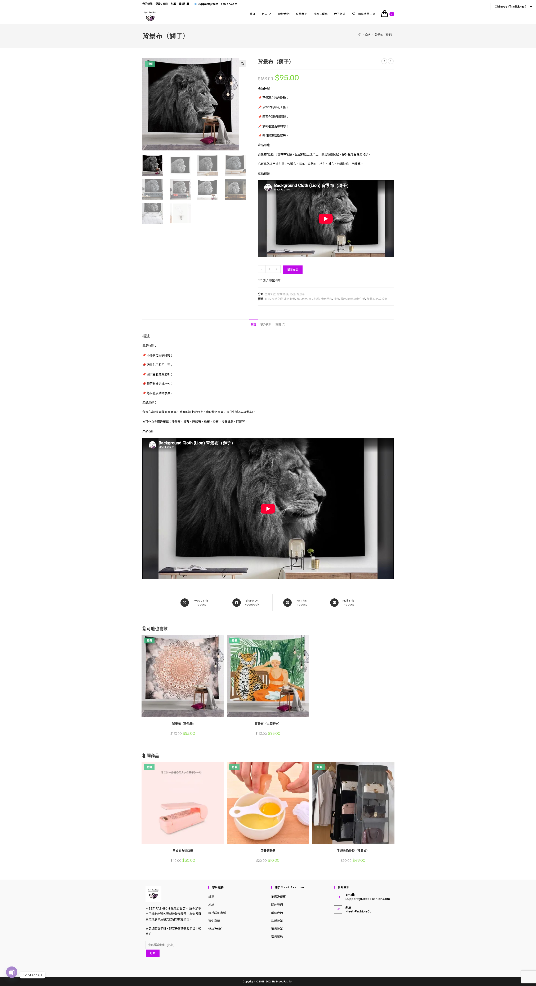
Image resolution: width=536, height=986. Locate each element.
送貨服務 (277, 937)
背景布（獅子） (384, 34)
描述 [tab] (253, 324)
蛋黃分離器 (268, 851)
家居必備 (289, 298)
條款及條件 (215, 929)
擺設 (343, 298)
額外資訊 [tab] (265, 324)
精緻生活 (359, 298)
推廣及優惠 (278, 897)
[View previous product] (384, 61)
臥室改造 (381, 298)
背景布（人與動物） (268, 724)
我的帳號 (147, 3)
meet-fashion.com (359, 911)
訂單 (173, 3)
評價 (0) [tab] (280, 324)
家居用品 (301, 298)
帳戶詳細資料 (217, 913)
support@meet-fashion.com (367, 899)
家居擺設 (282, 294)
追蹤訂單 (184, 3)
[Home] (359, 34)
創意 (267, 298)
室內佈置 (270, 294)
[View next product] (391, 61)
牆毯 (292, 294)
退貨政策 (277, 929)
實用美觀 (326, 298)
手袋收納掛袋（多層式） (353, 851)
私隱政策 (277, 921)
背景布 (300, 294)
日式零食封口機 (183, 851)
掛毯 (336, 298)
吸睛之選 (277, 298)
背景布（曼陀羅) (183, 724)
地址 (211, 905)
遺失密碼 (214, 921)
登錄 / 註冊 (162, 3)
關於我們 (277, 905)
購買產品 (292, 269)
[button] (242, 63)
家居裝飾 (314, 298)
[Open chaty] (11, 975)
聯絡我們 (277, 913)
